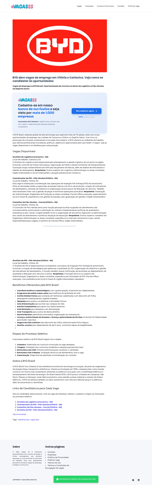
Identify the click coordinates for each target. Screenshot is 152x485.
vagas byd (34, 420)
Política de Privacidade (58, 457)
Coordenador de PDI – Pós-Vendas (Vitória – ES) (39, 404)
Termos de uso (54, 463)
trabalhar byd (23, 420)
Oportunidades (19, 414)
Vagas (79, 6)
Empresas (89, 6)
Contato (121, 6)
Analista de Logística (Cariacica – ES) (35, 402)
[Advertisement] (59, 244)
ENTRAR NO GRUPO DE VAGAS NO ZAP (77, 479)
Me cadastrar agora (85, 111)
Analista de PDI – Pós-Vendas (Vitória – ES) (37, 410)
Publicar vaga (133, 6)
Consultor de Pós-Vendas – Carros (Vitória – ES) (39, 407)
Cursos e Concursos (105, 6)
